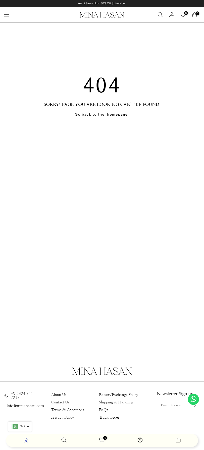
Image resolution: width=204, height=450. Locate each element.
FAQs (103, 410)
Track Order (109, 417)
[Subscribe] (191, 405)
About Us (58, 395)
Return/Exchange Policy (118, 395)
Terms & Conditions (67, 410)
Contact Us (60, 402)
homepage (117, 114)
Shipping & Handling (116, 402)
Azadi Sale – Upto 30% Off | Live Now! (102, 3)
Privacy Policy (62, 417)
